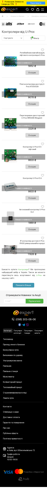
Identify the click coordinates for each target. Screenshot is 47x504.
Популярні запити (38, 332)
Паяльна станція (10, 371)
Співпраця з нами (11, 412)
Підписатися (34, 301)
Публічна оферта (10, 433)
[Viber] (27, 324)
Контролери (23, 269)
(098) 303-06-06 (25, 319)
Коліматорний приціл (12, 382)
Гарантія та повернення (13, 422)
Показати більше (23, 285)
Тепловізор (8, 339)
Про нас (6, 428)
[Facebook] (19, 324)
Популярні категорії (18, 332)
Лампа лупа (8, 398)
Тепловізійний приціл (12, 387)
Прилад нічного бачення (14, 344)
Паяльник (7, 366)
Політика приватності (13, 439)
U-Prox (39, 275)
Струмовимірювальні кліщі (15, 393)
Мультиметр (8, 377)
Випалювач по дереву (13, 355)
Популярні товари (28, 332)
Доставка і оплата (11, 417)
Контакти (7, 406)
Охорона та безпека (17, 16)
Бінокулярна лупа (11, 350)
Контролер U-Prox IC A (32, 178)
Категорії (7, 331)
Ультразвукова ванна (12, 360)
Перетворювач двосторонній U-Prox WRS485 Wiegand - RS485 (32, 118)
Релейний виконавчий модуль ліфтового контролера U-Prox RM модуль (32, 55)
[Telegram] (23, 324)
